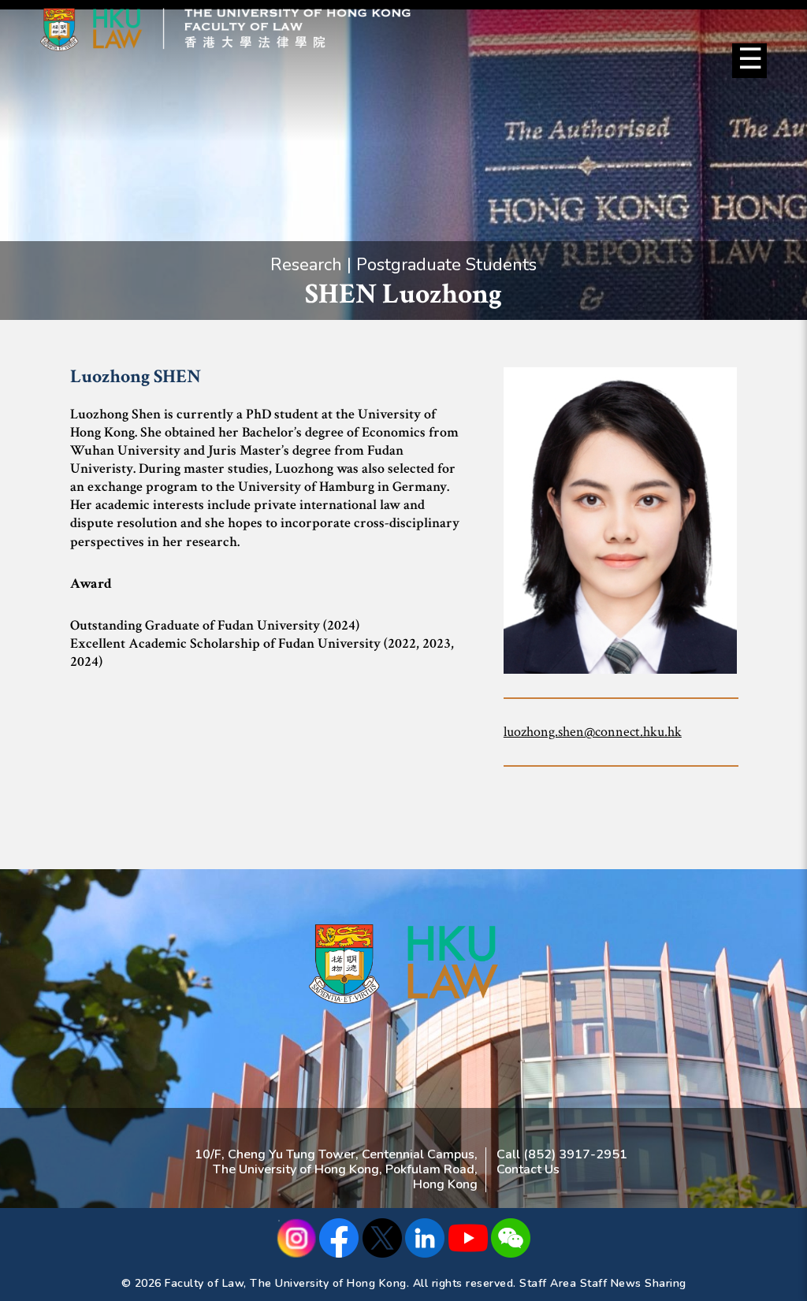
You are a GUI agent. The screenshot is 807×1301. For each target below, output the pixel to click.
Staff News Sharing (633, 1283)
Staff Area (547, 1283)
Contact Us (528, 1169)
